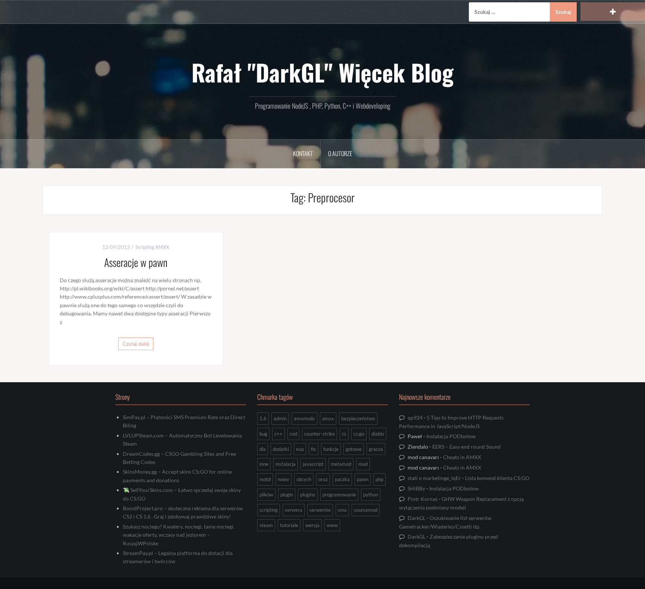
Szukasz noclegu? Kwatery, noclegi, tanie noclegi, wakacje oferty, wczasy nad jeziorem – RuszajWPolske (178, 534)
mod (363, 464)
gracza (376, 449)
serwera (293, 510)
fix (313, 449)
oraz (323, 479)
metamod (341, 464)
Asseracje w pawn (135, 262)
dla (262, 449)
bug (263, 434)
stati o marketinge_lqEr (434, 478)
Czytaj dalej (135, 343)
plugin (286, 495)
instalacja (285, 464)
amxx (328, 418)
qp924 (415, 417)
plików (266, 495)
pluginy (307, 495)
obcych (303, 479)
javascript (313, 464)
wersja (312, 525)
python (370, 495)
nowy (283, 479)
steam (266, 525)
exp (300, 449)
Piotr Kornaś (422, 499)
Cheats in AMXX (462, 457)
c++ (278, 434)
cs (344, 434)
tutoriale (289, 525)
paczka (342, 479)
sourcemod (365, 510)
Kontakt (303, 153)
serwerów (320, 510)
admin (280, 418)
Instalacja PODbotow (451, 436)
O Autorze (340, 153)
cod (293, 434)
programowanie (339, 495)
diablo (377, 434)
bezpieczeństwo (358, 418)
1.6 (263, 418)
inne (263, 464)
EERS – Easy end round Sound (466, 446)
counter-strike (319, 434)
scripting (268, 510)
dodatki (281, 449)
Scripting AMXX (152, 247)
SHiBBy (416, 488)
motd (265, 479)
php (379, 479)
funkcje (331, 449)
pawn (362, 479)
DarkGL (417, 518)
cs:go (358, 434)
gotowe (354, 449)
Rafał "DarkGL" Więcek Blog (322, 72)
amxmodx (304, 418)
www (332, 525)
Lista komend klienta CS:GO (497, 478)
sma (342, 510)
